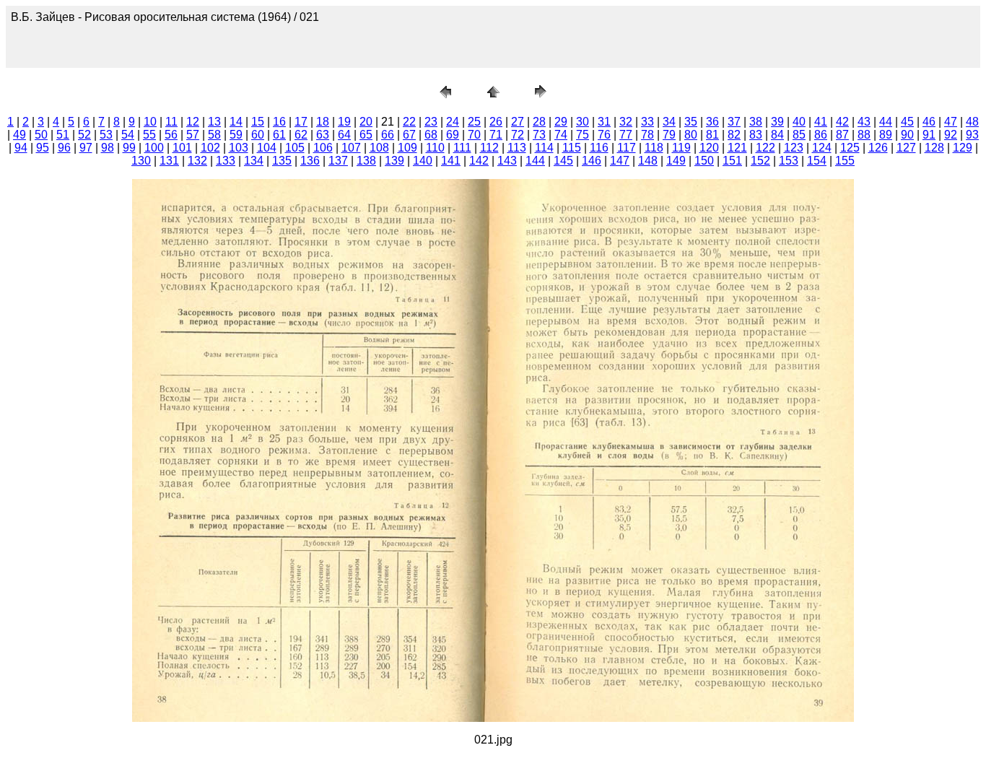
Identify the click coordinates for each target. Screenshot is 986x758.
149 (676, 160)
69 (452, 134)
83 (755, 134)
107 (351, 147)
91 (928, 134)
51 (62, 134)
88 (864, 134)
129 (962, 147)
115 (571, 147)
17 (301, 122)
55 (149, 134)
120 (709, 147)
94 (20, 147)
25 (474, 122)
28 (539, 122)
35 (690, 122)
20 (365, 122)
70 (474, 134)
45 (907, 122)
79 (669, 134)
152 (760, 160)
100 (154, 147)
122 (765, 147)
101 (182, 147)
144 (535, 160)
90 (907, 134)
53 (106, 134)
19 (344, 122)
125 (850, 147)
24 (452, 122)
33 (647, 122)
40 (799, 122)
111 (462, 147)
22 (409, 122)
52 (84, 134)
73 (539, 134)
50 (41, 134)
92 (950, 134)
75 (582, 134)
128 (934, 147)
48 (972, 122)
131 (169, 160)
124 (822, 147)
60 (257, 134)
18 (322, 122)
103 (238, 147)
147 (619, 160)
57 (192, 134)
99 (129, 147)
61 (279, 134)
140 (422, 160)
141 (451, 160)
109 (407, 147)
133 (225, 160)
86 (820, 134)
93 (972, 134)
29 (560, 122)
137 (338, 160)
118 (654, 147)
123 (793, 147)
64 (344, 134)
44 (885, 122)
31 (604, 122)
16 (279, 122)
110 (435, 147)
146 (591, 160)
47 (950, 122)
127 (906, 147)
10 (150, 122)
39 (777, 122)
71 (495, 134)
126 (878, 147)
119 (681, 147)
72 (517, 134)
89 (885, 134)
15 (257, 122)
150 (704, 160)
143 (507, 160)
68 (430, 134)
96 (64, 147)
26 (495, 122)
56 (171, 134)
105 (295, 147)
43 (864, 122)
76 (604, 134)
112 (489, 147)
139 (394, 160)
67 (409, 134)
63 (322, 134)
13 (214, 122)
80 (690, 134)
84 (777, 134)
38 (755, 122)
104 (266, 147)
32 (625, 122)
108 (379, 147)
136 (310, 160)
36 (712, 122)
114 (544, 147)
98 (107, 147)
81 (712, 134)
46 (928, 122)
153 (788, 160)
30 (582, 122)
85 (799, 134)
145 (563, 160)
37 (734, 122)
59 (236, 134)
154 (816, 160)
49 (19, 134)
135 (282, 160)
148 (648, 160)
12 (192, 122)
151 (732, 160)
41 (820, 122)
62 (301, 134)
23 (430, 122)
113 (516, 147)
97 (85, 147)
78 (647, 134)
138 (366, 160)
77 (625, 134)
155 (845, 160)
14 (236, 122)
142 (479, 160)
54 (127, 134)
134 (253, 160)
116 (599, 147)
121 (737, 147)
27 (517, 122)
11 (171, 122)
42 (842, 122)
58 (214, 134)
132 (197, 160)
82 (734, 134)
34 (669, 122)
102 (210, 147)
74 (560, 134)
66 (387, 134)
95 (42, 147)
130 (141, 160)
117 (626, 147)
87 (842, 134)
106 (323, 147)
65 (365, 134)
